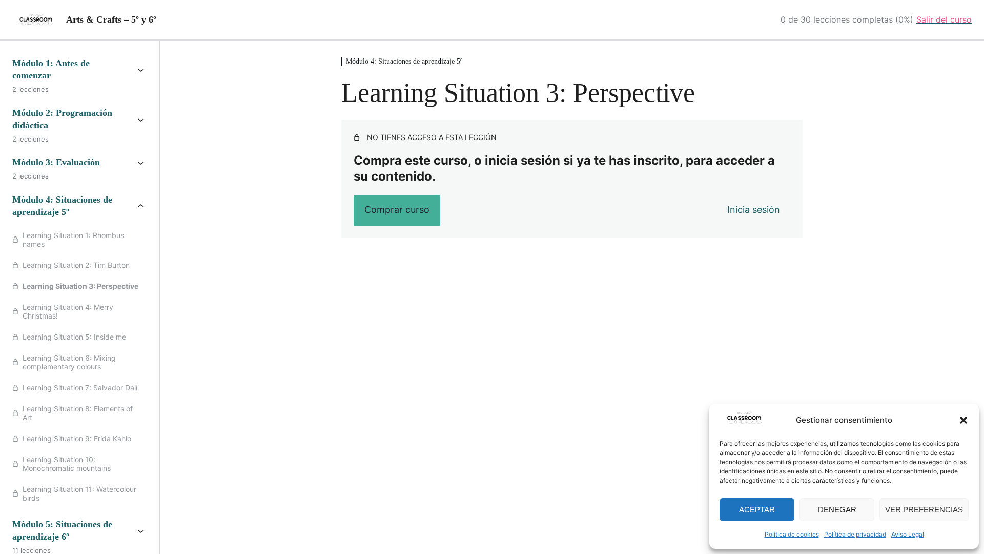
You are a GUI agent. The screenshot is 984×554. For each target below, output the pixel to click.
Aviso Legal (907, 534)
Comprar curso (396, 209)
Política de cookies (792, 534)
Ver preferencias (924, 509)
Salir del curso (944, 19)
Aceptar (757, 509)
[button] (963, 420)
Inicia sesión (753, 209)
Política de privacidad (855, 534)
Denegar (837, 509)
